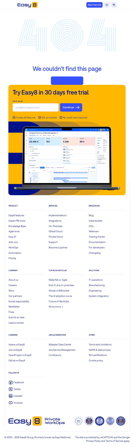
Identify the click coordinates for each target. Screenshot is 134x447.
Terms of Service (114, 441)
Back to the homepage (67, 80)
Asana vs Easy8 (17, 344)
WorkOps (13, 247)
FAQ (91, 226)
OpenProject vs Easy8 (20, 355)
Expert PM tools (17, 220)
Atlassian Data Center (60, 344)
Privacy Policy (93, 441)
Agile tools (14, 231)
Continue (68, 107)
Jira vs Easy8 (15, 349)
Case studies (95, 220)
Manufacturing (97, 285)
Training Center (97, 236)
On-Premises (55, 226)
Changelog (94, 252)
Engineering (95, 290)
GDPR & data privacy (100, 349)
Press (11, 312)
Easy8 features (16, 215)
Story (11, 290)
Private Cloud (56, 236)
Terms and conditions (100, 344)
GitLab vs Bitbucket (59, 290)
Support (53, 242)
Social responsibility (19, 301)
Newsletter (14, 306)
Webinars (94, 231)
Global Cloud (55, 231)
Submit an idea (16, 317)
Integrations (55, 220)
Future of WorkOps (59, 301)
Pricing (12, 258)
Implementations (57, 215)
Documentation (97, 242)
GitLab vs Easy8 (17, 360)
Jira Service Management (62, 349)
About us (13, 279)
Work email (18, 101)
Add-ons (13, 242)
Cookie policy (96, 360)
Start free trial (94, 5)
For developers (97, 247)
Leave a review (16, 322)
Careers (13, 285)
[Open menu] (114, 5)
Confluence (55, 355)
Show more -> (56, 306)
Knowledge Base (17, 226)
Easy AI (12, 236)
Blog (91, 215)
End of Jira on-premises (61, 285)
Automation (15, 252)
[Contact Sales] (107, 5)
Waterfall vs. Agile (58, 279)
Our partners (15, 296)
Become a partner (58, 247)
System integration (99, 296)
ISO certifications (98, 355)
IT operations (96, 279)
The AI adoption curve (60, 296)
